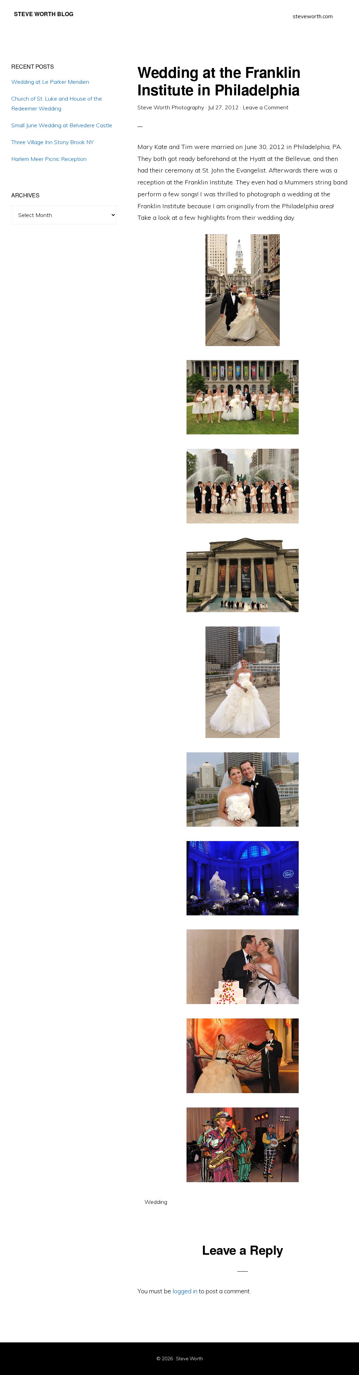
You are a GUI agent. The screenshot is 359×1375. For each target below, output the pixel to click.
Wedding (155, 1201)
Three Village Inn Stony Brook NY (52, 141)
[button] (341, 11)
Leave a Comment (266, 107)
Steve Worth (189, 1358)
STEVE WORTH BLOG (43, 14)
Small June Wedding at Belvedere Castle (61, 125)
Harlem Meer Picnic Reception (49, 158)
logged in (184, 1291)
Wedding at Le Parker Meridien (50, 81)
